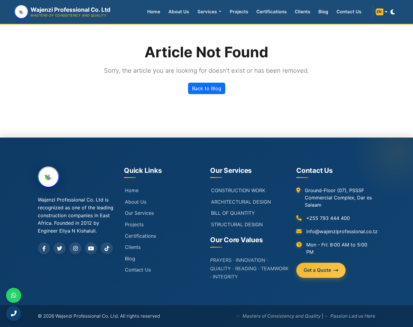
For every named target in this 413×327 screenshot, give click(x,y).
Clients (302, 11)
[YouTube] (91, 248)
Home (153, 11)
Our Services (139, 213)
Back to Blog (206, 88)
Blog (323, 11)
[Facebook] (44, 248)
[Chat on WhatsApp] (13, 295)
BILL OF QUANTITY (233, 213)
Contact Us (349, 11)
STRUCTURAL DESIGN (237, 224)
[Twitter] (60, 248)
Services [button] (207, 11)
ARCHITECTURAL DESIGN (241, 202)
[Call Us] (13, 313)
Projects (239, 11)
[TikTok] (107, 248)
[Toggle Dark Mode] (392, 11)
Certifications (271, 11)
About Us (178, 11)
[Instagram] (75, 248)
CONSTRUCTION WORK (238, 190)
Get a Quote (317, 270)
